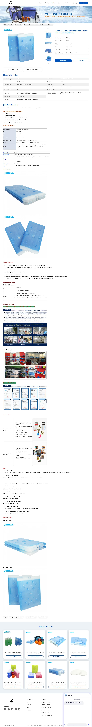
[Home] (11, 702)
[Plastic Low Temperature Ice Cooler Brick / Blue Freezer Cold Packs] (21, 46)
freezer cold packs (31, 617)
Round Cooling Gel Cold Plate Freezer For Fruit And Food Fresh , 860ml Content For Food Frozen (79, 683)
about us (47, 2)
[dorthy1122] (19, 709)
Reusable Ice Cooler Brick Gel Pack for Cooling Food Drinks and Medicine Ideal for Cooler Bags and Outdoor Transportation (35, 683)
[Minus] (88, 695)
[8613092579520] (12, 709)
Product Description (32, 69)
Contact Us (29, 710)
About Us (29, 702)
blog (28, 707)
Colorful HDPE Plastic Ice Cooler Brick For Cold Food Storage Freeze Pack (13, 683)
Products (11, 24)
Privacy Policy (7, 725)
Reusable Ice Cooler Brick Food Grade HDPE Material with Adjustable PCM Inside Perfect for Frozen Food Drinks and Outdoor (13, 653)
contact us (66, 2)
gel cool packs (43, 617)
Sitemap (12, 725)
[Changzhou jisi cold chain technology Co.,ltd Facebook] (5, 709)
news (59, 2)
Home (40, 2)
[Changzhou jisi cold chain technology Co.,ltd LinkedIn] (8, 709)
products (53, 2)
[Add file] (65, 724)
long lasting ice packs (16, 617)
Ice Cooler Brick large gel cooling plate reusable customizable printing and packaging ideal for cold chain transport (56, 653)
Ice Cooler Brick (18, 24)
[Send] (89, 724)
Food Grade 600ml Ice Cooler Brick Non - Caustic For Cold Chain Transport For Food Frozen (57, 683)
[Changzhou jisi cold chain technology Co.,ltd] (10, 3)
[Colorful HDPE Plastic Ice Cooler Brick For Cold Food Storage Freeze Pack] (13, 671)
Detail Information (13, 69)
